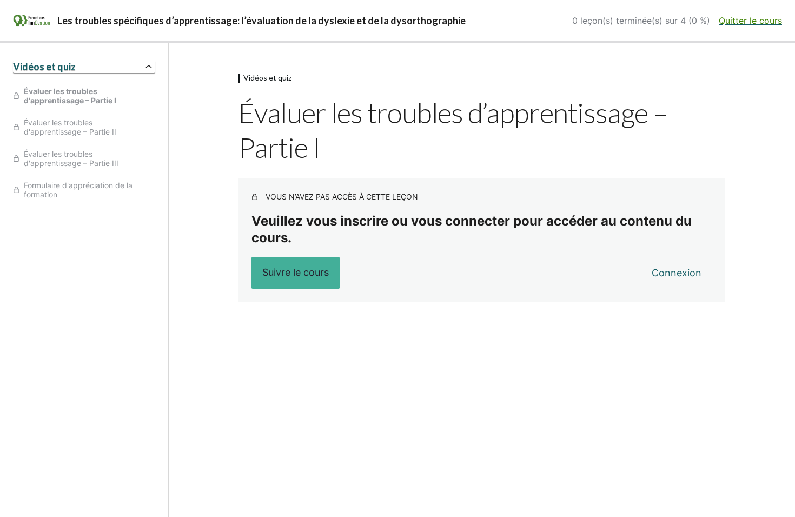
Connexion (676, 273)
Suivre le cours (295, 272)
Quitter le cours (750, 20)
